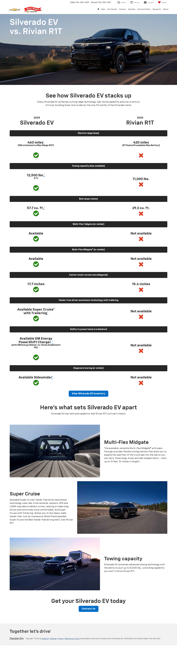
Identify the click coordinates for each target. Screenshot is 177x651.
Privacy (61, 639)
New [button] (103, 9)
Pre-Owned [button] (112, 9)
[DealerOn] (17, 639)
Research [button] (157, 9)
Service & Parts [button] (143, 9)
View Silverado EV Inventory (88, 393)
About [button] (165, 9)
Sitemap (53, 639)
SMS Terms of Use (72, 639)
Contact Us (88, 609)
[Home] (98, 9)
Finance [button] (122, 9)
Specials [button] (131, 9)
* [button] (43, 142)
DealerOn (45, 639)
